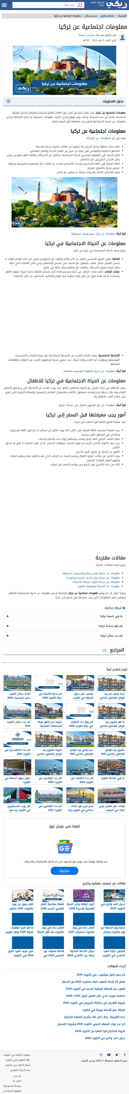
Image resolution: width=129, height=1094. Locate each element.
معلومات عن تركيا (99, 138)
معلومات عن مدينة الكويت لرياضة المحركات (96, 582)
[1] (88, 138)
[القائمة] (4, 5)
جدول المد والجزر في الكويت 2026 (105, 1038)
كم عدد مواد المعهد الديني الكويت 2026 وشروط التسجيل (91, 1024)
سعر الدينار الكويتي (20, 1070)
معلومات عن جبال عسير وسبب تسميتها (93, 233)
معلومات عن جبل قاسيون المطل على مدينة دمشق (86, 405)
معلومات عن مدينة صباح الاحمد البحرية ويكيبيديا (93, 577)
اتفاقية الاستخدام (12, 1091)
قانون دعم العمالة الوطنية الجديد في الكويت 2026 (95, 988)
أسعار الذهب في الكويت (17, 1065)
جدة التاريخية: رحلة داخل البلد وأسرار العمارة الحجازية (94, 1017)
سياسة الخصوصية (12, 1086)
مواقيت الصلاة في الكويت (16, 1055)
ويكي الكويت (61, 117)
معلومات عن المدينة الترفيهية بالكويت (98, 586)
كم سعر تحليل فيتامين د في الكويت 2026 (100, 974)
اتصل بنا (17, 1081)
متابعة (64, 871)
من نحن (17, 1076)
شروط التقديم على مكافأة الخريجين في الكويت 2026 (94, 1002)
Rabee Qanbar (87, 35)
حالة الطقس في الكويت (17, 1060)
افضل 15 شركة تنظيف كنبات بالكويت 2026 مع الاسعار (93, 981)
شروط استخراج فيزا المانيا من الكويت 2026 (100, 1031)
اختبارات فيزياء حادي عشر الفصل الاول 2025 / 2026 (95, 995)
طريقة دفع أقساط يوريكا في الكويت (103, 1010)
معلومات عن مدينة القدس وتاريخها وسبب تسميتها (91, 573)
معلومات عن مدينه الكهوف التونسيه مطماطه (89, 371)
